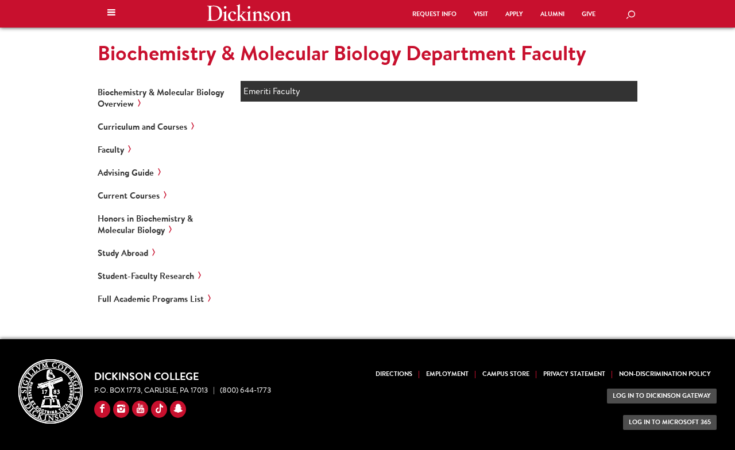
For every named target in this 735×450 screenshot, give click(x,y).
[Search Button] (630, 15)
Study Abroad (123, 253)
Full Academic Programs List (151, 299)
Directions (394, 374)
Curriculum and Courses (142, 127)
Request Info (434, 14)
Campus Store (505, 374)
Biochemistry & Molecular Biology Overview (161, 98)
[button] (111, 14)
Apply (514, 14)
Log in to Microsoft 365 (670, 422)
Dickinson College (249, 12)
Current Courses (129, 195)
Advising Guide (126, 173)
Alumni (552, 14)
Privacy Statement (574, 374)
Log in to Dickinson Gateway (662, 395)
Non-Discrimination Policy (665, 374)
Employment (447, 374)
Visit (481, 14)
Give (588, 14)
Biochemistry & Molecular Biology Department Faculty (342, 53)
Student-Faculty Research (146, 276)
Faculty (111, 150)
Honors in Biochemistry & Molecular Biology (145, 224)
